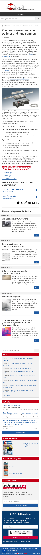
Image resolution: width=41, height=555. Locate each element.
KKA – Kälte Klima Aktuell (16, 473)
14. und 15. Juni (7, 176)
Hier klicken (22, 533)
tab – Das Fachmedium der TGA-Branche (17, 465)
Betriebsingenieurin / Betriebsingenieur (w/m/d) (20, 413)
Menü (21, 14)
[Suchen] (38, 18)
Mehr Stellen (20, 432)
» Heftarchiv (27, 445)
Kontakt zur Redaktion (26, 548)
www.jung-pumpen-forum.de (19, 79)
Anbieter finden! (21, 505)
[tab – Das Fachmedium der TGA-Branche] (6, 465)
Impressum (14, 550)
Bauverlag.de (36, 553)
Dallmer (30, 55)
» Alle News (6, 396)
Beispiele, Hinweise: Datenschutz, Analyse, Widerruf (16, 541)
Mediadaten (14, 548)
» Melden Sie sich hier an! (20, 538)
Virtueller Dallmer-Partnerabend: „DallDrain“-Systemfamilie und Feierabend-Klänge (17, 322)
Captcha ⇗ (27, 535)
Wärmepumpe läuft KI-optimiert (17, 368)
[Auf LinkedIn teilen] (29, 204)
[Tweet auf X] (22, 204)
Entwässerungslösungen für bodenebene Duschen (15, 272)
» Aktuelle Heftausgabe (30, 443)
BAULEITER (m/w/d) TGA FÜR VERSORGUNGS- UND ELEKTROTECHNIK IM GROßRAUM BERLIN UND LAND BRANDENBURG (20, 422)
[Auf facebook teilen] (18, 204)
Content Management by (9, 553)
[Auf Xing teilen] (26, 204)
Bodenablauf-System (11, 296)
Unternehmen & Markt (30, 26)
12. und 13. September (9, 179)
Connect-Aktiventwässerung (15, 219)
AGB (36, 548)
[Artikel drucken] (37, 202)
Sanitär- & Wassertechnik (13, 26)
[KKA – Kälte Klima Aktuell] (6, 473)
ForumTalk (5, 70)
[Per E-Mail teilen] (33, 202)
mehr (36, 235)
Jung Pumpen (6, 56)
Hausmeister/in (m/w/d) (11, 405)
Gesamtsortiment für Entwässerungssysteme (13, 245)
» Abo (25, 447)
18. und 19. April (7, 172)
